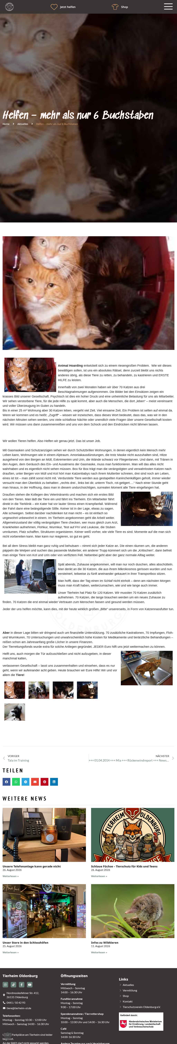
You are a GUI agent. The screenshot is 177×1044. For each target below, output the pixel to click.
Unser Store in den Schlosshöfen (25, 942)
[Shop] (115, 6)
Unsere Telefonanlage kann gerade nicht (32, 866)
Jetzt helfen (68, 7)
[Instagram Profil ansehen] (5, 984)
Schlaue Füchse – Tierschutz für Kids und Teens (124, 866)
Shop (124, 7)
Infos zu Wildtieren (104, 942)
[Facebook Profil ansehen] (21, 984)
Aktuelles (22, 124)
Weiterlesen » (11, 876)
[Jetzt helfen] (54, 6)
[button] (6, 782)
